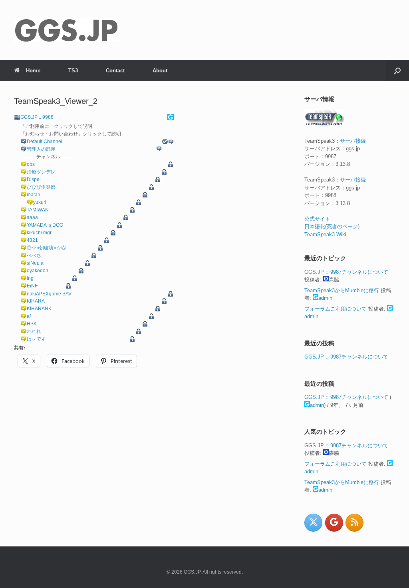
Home (33, 71)
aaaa (32, 217)
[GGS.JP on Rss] (354, 523)
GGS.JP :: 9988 (37, 117)
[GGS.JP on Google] (334, 523)
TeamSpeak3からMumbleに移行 (341, 290)
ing (30, 278)
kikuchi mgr (39, 232)
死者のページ (342, 226)
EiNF (32, 286)
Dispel (34, 179)
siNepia (35, 263)
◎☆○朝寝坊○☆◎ (46, 248)
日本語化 (314, 226)
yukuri (39, 202)
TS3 (73, 71)
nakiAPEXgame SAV (49, 294)
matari (33, 194)
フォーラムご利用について (335, 309)
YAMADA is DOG (45, 225)
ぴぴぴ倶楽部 (41, 187)
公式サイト (317, 219)
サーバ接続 (353, 141)
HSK (32, 324)
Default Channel (44, 141)
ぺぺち (34, 255)
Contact (115, 71)
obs (31, 164)
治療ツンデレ (41, 172)
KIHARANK (39, 308)
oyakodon (37, 270)
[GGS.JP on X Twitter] (313, 523)
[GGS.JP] (67, 30)
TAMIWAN (38, 210)
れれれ (34, 331)
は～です (36, 339)
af (29, 316)
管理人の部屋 (41, 149)
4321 (32, 240)
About (160, 71)
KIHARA (36, 301)
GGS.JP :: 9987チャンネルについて (346, 272)
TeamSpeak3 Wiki (325, 234)
